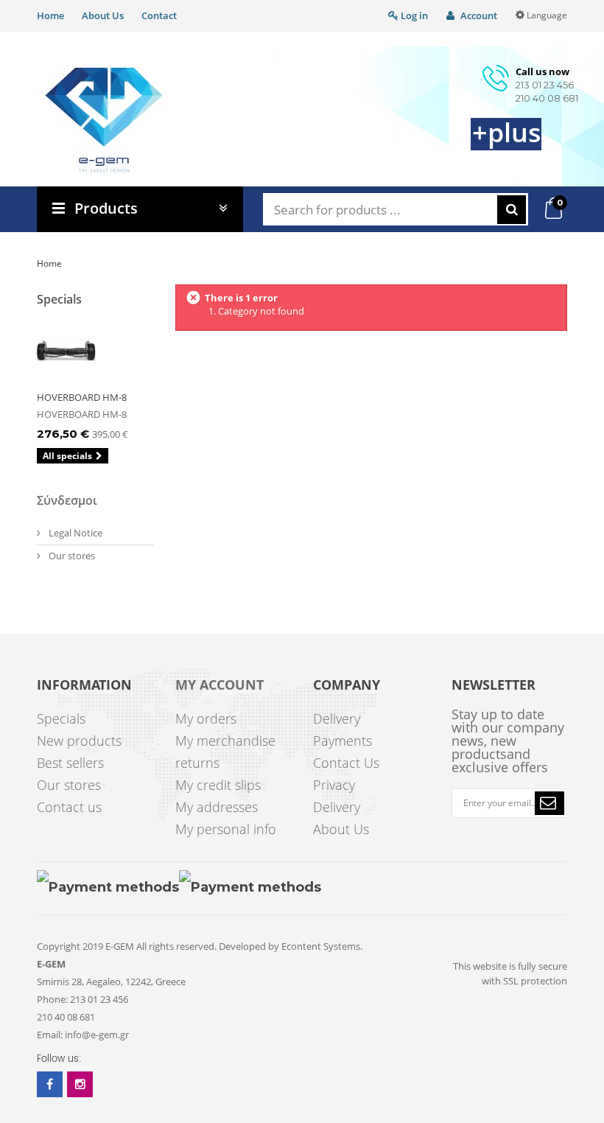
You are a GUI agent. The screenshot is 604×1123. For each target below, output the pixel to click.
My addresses (216, 807)
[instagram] (80, 1084)
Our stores (70, 555)
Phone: (52, 999)
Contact (159, 15)
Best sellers (70, 763)
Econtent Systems (320, 946)
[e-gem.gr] (104, 120)
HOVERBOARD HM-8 (82, 397)
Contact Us (346, 763)
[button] (549, 803)
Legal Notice (74, 532)
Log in (413, 15)
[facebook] (50, 1084)
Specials (59, 299)
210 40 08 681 (547, 98)
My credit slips (218, 785)
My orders (205, 718)
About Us (103, 15)
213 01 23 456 (545, 85)
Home (50, 15)
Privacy (334, 785)
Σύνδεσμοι (67, 500)
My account (219, 685)
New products (79, 740)
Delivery (336, 718)
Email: (50, 1034)
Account (477, 15)
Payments (342, 740)
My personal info (225, 829)
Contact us (69, 807)
